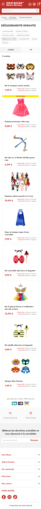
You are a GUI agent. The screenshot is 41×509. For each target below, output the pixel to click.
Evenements (12, 17)
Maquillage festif (24, 39)
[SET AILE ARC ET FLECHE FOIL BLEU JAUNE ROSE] (20, 143)
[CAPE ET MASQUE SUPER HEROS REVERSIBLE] (20, 217)
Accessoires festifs (7, 31)
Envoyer (34, 440)
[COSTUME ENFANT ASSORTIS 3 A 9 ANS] (20, 181)
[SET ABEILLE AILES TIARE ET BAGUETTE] (20, 330)
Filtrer (11, 50)
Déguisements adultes (23, 35)
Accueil (4, 17)
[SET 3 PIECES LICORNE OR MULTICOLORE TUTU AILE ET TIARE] (20, 292)
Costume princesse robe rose (17, 121)
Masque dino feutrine (14, 381)
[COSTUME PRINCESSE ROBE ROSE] (20, 107)
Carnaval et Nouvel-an (25, 17)
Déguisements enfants (9, 39)
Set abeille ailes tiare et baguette (19, 345)
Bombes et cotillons (22, 31)
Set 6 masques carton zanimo (17, 85)
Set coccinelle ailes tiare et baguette (20, 270)
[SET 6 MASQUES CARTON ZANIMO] (20, 71)
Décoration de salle (8, 35)
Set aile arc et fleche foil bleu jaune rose (20, 158)
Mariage (34, 39)
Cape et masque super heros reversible (17, 233)
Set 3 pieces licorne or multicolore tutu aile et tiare (19, 307)
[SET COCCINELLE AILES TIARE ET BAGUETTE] (20, 256)
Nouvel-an (5, 43)
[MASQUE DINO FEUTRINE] (20, 366)
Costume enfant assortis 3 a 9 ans (19, 196)
